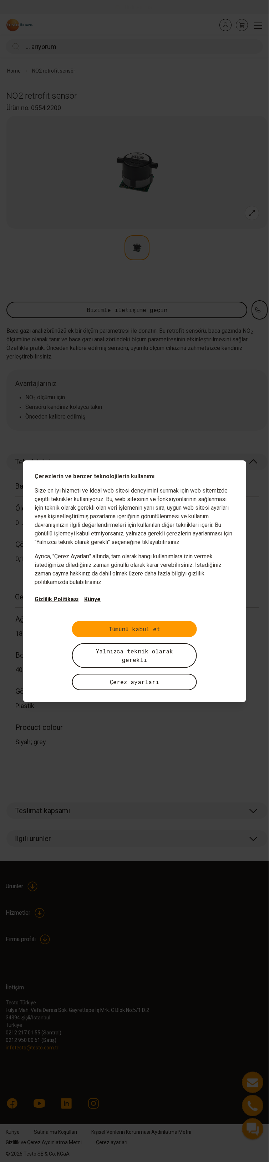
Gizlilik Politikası (56, 599)
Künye (92, 599)
